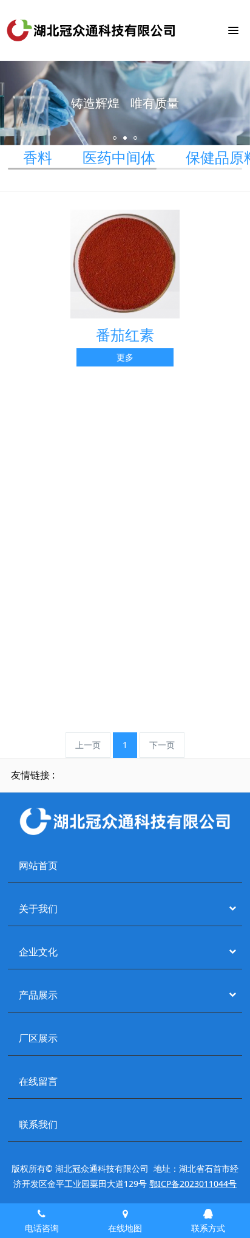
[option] (125, 103)
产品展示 (38, 995)
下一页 (162, 745)
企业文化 (38, 952)
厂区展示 (38, 1038)
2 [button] (125, 138)
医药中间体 (119, 157)
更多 (125, 357)
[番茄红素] (124, 263)
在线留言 (38, 1081)
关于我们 (38, 909)
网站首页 (38, 866)
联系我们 (38, 1124)
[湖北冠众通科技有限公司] (91, 30)
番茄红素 (125, 335)
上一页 (88, 745)
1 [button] (115, 138)
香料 (37, 157)
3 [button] (135, 138)
